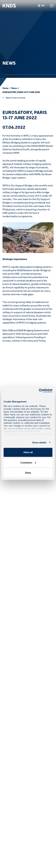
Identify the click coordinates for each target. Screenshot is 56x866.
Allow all (28, 452)
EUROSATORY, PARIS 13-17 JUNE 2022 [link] (21, 92)
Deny (28, 472)
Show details (39, 442)
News (14, 88)
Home (5, 88)
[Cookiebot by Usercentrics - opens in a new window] (39, 391)
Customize (26, 462)
